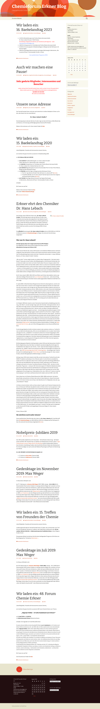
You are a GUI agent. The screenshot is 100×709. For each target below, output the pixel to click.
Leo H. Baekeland (39, 277)
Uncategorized (71, 112)
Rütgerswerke (36, 491)
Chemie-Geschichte (28, 211)
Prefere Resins (36, 352)
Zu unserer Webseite (17, 18)
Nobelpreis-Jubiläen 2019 (37, 432)
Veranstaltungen (37, 33)
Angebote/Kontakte (28, 33)
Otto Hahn (28, 455)
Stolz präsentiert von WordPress (19, 706)
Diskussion (70, 103)
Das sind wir (31, 107)
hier (44, 126)
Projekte (35, 146)
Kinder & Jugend (71, 105)
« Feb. (71, 74)
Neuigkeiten (41, 75)
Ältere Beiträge (25, 669)
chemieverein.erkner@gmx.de (26, 43)
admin (44, 33)
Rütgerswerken (26, 322)
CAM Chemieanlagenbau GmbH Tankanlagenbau (34, 350)
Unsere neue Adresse (33, 104)
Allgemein (26, 75)
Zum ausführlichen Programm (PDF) (38, 55)
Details (55, 173)
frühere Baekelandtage (28, 191)
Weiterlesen (35, 538)
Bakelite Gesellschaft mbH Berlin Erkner (27, 498)
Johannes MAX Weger (32, 484)
